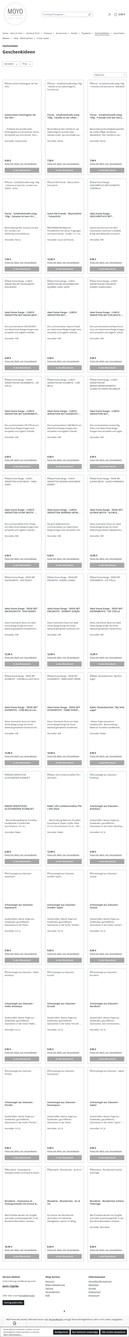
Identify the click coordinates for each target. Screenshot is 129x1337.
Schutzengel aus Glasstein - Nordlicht (104, 1005)
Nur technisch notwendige (85, 1332)
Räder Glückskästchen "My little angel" (107, 708)
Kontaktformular (27, 1295)
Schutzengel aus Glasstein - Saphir (104, 1103)
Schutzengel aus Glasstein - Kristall (62, 1005)
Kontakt (92, 1288)
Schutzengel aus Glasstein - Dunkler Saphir (62, 906)
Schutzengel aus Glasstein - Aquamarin (19, 906)
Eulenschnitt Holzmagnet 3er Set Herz (20, 116)
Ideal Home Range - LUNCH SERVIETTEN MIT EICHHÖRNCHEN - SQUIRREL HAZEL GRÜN (62, 313)
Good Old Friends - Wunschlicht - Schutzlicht (64, 215)
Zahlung (49, 1288)
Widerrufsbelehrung (55, 1285)
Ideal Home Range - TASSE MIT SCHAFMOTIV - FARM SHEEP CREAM (63, 708)
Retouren (49, 1281)
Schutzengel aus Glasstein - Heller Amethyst (19, 1005)
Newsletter (94, 1285)
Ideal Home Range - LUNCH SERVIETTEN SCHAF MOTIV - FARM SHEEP (20, 511)
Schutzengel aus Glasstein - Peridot (19, 1103)
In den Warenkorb (22, 170)
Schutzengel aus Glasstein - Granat (104, 906)
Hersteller (9, 63)
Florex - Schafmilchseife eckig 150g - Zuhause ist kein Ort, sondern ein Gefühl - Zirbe (21, 215)
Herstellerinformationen (100, 1281)
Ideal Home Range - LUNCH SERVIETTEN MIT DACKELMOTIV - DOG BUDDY (22, 313)
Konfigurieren (61, 1332)
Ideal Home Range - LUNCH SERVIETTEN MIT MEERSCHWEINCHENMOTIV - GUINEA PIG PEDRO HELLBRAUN (105, 412)
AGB (47, 1295)
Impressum (94, 1295)
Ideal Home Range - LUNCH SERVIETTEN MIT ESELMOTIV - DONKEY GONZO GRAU (106, 313)
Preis (25, 63)
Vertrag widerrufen (13, 1302)
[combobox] (64, 14)
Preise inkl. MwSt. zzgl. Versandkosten (21, 164)
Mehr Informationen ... (13, 1334)
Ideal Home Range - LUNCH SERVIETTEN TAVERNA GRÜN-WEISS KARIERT (63, 511)
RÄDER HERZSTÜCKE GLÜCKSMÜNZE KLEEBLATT (19, 807)
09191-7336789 (10, 1286)
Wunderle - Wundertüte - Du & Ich (63, 1202)
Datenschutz (95, 1292)
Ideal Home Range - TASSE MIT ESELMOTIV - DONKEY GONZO (63, 610)
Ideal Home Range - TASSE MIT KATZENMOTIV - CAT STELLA (106, 610)
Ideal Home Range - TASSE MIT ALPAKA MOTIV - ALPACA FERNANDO (106, 511)
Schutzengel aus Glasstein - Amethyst (104, 807)
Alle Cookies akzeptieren (113, 1332)
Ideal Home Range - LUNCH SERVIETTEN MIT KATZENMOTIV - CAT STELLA (22, 412)
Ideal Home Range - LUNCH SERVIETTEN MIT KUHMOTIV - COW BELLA (63, 412)
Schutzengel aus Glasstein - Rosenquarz (62, 1103)
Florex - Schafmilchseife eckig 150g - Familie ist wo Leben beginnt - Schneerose (63, 116)
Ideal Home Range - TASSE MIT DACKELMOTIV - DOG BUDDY (21, 610)
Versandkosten (52, 1292)
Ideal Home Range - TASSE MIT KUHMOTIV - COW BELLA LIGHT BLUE (22, 708)
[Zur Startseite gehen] (15, 14)
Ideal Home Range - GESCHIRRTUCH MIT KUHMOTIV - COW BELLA (103, 215)
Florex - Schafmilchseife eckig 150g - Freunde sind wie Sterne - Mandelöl (106, 116)
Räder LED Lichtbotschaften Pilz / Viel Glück (64, 807)
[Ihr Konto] (110, 14)
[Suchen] (89, 14)
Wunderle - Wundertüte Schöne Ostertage (107, 1202)
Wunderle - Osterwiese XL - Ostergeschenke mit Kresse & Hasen (21, 1202)
